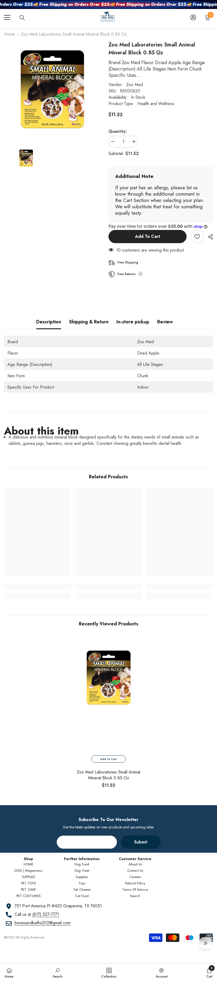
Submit (140, 842)
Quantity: (117, 131)
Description (48, 321)
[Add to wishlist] (197, 236)
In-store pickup (132, 321)
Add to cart (147, 236)
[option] (108, 713)
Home (9, 34)
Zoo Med (134, 85)
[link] (37, 587)
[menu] (7, 17)
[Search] (22, 18)
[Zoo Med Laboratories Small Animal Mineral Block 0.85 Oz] (108, 677)
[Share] (208, 236)
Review (165, 321)
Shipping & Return (88, 321)
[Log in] (193, 17)
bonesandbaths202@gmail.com (42, 923)
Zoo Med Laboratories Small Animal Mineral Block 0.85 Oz (108, 775)
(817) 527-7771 (45, 914)
